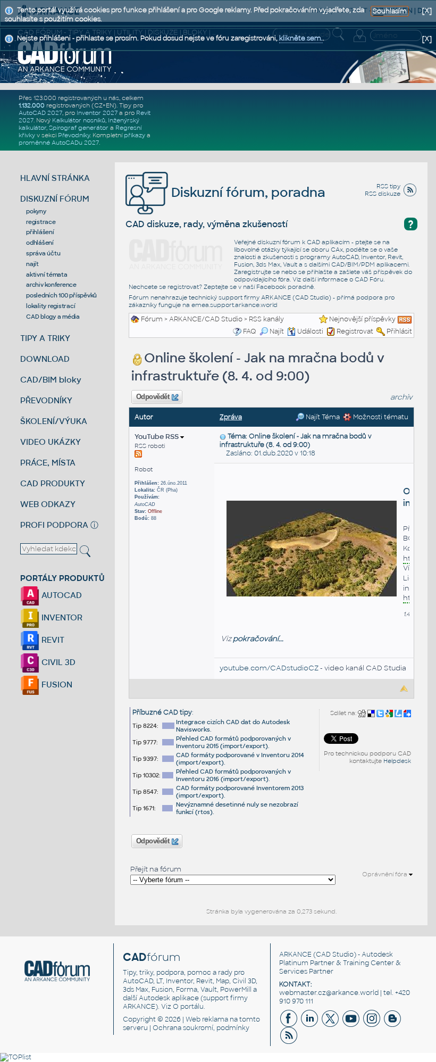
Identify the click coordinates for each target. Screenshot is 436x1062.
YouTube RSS (157, 436)
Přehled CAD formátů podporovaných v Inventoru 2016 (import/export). (233, 775)
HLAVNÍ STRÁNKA (55, 178)
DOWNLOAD (45, 359)
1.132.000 (32, 105)
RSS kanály (266, 319)
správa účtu (43, 253)
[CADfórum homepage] (65, 56)
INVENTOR (60, 617)
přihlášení (40, 232)
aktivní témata (47, 274)
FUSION (55, 684)
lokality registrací (50, 306)
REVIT (51, 640)
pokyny (36, 211)
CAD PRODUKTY (52, 483)
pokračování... (258, 638)
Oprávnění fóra (385, 874)
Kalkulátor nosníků (78, 120)
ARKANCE (295, 954)
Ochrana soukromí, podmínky (201, 1028)
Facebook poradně (285, 287)
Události (310, 331)
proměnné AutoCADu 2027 (59, 142)
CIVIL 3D (57, 662)
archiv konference (51, 284)
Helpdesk (397, 761)
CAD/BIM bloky (50, 380)
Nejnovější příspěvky (362, 319)
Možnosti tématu (379, 417)
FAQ (249, 331)
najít (32, 264)
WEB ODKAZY (48, 504)
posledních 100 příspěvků (61, 295)
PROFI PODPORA (54, 525)
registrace (41, 222)
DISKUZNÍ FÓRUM (54, 199)
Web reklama (207, 1019)
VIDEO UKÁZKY (50, 442)
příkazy (134, 135)
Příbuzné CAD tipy (162, 712)
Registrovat (355, 331)
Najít (277, 331)
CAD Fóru (369, 279)
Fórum (152, 319)
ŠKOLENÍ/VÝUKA (53, 421)
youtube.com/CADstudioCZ (269, 668)
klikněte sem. (301, 38)
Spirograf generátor (78, 127)
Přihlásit (399, 331)
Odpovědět (152, 397)
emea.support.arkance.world (234, 305)
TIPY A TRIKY (45, 338)
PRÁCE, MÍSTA (48, 463)
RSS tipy (388, 186)
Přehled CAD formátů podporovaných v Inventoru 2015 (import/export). (233, 742)
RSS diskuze (382, 193)
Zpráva (231, 417)
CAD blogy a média (53, 316)
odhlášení (40, 242)
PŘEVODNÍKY (46, 400)
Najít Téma (322, 417)
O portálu (188, 1006)
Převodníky (74, 135)
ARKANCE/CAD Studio (205, 319)
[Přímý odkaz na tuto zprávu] (223, 436)
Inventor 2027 (97, 113)
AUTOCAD (60, 595)
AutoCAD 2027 (40, 113)
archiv (401, 397)
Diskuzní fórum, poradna (246, 192)
